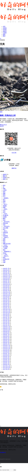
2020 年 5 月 (6, 337)
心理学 (5, 190)
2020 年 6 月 (6, 336)
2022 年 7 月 (6, 298)
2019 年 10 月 (6, 348)
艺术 (4, 234)
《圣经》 (5, 209)
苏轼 (4, 260)
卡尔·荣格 (5, 228)
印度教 (5, 217)
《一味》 (5, 254)
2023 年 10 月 (6, 284)
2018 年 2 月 (6, 364)
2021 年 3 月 (6, 322)
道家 (4, 239)
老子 (4, 199)
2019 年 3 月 (6, 358)
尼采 (4, 224)
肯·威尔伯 (5, 215)
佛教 (4, 193)
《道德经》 (6, 198)
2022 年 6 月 (6, 300)
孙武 (4, 220)
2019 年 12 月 (6, 345)
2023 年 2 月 (6, 290)
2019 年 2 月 (6, 359)
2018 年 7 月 (6, 362)
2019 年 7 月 (6, 353)
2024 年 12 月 (6, 274)
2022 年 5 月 (6, 301)
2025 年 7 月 (6, 271)
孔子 (4, 196)
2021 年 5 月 (6, 320)
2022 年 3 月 (6, 304)
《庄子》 (5, 204)
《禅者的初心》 (7, 251)
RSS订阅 (14, 152)
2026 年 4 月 (6, 270)
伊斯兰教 (5, 223)
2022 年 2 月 (6, 306)
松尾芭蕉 (5, 235)
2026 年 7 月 (6, 268)
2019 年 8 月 (6, 351)
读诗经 (5, 29)
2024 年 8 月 (6, 279)
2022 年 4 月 (6, 303)
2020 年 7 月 (6, 334)
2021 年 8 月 (6, 315)
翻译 (4, 36)
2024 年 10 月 (6, 278)
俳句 (4, 212)
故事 (4, 207)
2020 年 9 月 (6, 331)
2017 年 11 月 (6, 366)
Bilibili (4, 253)
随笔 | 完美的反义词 (8, 115)
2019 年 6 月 (6, 355)
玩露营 (5, 32)
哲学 (4, 191)
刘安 (4, 242)
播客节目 (14, 168)
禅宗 (4, 185)
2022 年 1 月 (6, 307)
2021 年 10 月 (6, 312)
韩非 (4, 257)
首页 (4, 26)
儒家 (4, 188)
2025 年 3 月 (6, 273)
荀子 (4, 229)
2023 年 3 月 (6, 289)
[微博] (0, 452)
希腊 (4, 201)
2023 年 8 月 (6, 285)
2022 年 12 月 (6, 292)
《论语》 (5, 213)
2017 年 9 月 (6, 369)
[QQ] (2, 452)
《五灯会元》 (6, 226)
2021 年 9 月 (6, 314)
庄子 (4, 202)
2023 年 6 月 (6, 287)
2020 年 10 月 (6, 329)
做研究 (5, 31)
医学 (4, 240)
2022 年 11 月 (6, 293)
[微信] (3, 452)
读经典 (5, 28)
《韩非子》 (6, 256)
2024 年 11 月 (6, 276)
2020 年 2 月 (6, 342)
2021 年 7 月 (6, 317)
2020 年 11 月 (6, 328)
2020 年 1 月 (6, 344)
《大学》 (5, 245)
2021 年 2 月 (6, 323)
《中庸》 (5, 248)
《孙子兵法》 (6, 221)
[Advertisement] (14, 409)
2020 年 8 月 (6, 333)
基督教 (5, 205)
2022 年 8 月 (6, 296)
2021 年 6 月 (6, 318)
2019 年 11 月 (6, 347)
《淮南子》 (6, 237)
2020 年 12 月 (6, 326)
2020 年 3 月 (6, 340)
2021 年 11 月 (6, 311)
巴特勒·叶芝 (6, 259)
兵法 (4, 210)
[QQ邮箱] (5, 452)
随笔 (4, 34)
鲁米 (4, 250)
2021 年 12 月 (6, 309)
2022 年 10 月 (6, 295)
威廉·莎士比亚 (7, 243)
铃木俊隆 (5, 246)
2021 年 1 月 (6, 325)
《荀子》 (5, 231)
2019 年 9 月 (6, 350)
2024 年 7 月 (6, 281)
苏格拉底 (5, 232)
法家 (4, 262)
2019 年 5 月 (6, 356)
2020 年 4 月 (6, 339)
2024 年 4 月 (6, 282)
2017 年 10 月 (6, 367)
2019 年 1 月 (6, 361)
